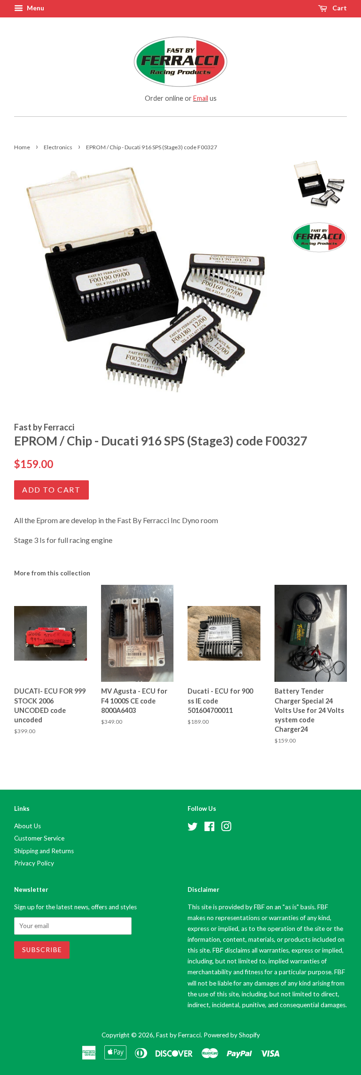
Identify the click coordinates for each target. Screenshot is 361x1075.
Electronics (58, 147)
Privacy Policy (34, 863)
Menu (34, 8)
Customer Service (39, 838)
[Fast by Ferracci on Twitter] (193, 828)
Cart (339, 8)
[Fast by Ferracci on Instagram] (226, 828)
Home (22, 147)
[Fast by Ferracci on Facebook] (209, 828)
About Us (27, 826)
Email (200, 98)
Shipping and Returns (44, 851)
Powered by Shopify (232, 1035)
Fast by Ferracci (178, 1035)
